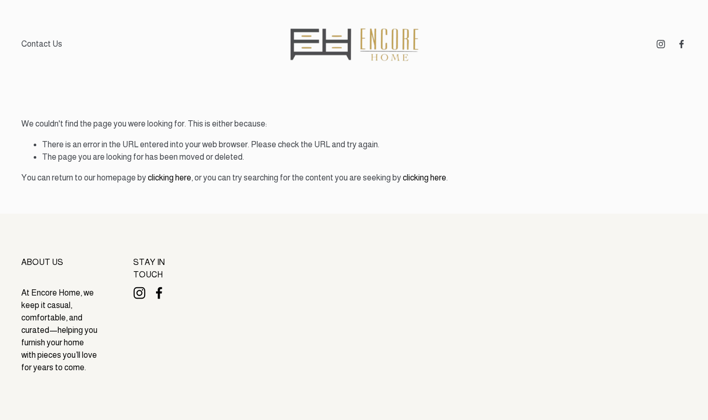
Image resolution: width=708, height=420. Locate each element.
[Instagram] (661, 44)
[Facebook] (681, 44)
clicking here (169, 177)
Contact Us (41, 43)
